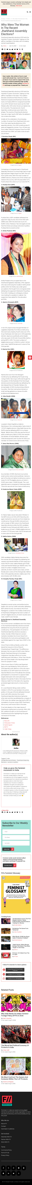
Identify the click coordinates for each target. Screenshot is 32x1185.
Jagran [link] (20, 165)
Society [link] (3, 18)
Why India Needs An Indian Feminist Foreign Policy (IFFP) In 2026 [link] (14, 1015)
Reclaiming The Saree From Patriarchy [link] (20, 929)
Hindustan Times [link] (20, 553)
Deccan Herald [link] (20, 469)
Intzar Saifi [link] (6, 1050)
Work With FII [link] (5, 1142)
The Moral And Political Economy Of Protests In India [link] (15, 1046)
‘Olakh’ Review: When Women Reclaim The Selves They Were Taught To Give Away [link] (21, 946)
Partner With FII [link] (6, 1139)
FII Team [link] (16, 956)
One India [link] (19, 323)
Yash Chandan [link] (7, 1018)
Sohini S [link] (16, 949)
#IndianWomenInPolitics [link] (8, 760)
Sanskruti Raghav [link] (8, 1081)
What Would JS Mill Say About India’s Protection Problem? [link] (20, 937)
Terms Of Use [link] (5, 1152)
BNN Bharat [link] (20, 276)
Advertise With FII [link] (6, 1137)
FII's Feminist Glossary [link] (10, 873)
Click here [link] (19, 5)
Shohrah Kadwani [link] (18, 940)
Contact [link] (3, 1126)
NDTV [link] (6, 727)
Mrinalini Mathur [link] (18, 925)
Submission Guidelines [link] (7, 1129)
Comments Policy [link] (6, 1150)
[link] (30, 358)
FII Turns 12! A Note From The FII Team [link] (20, 953)
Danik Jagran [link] (8, 725)
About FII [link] (4, 1123)
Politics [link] (8, 18)
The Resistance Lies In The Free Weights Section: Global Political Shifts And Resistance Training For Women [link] (21, 921)
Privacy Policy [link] (5, 1155)
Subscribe (6, 849)
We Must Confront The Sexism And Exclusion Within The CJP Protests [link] (14, 1078)
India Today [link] (7, 729)
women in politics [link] (13, 762)
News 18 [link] (20, 419)
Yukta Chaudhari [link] (18, 932)
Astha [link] (4, 46)
